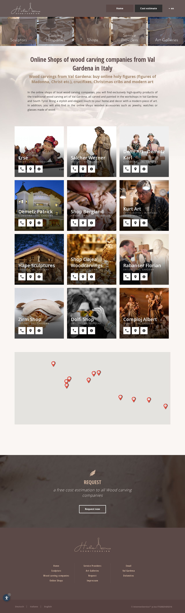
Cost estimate (148, 8)
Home (119, 8)
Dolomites (128, 575)
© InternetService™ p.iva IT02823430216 (151, 606)
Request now (92, 509)
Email (128, 565)
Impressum (92, 580)
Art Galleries (92, 570)
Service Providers (92, 565)
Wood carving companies (56, 575)
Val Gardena (129, 570)
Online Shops (56, 580)
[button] (149, 400)
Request (92, 575)
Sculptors (56, 570)
